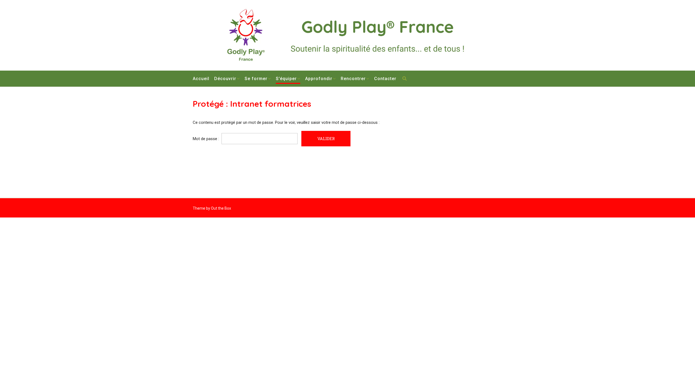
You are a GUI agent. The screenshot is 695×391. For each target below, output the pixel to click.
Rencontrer (353, 78)
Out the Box (221, 208)
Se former (256, 78)
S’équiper (286, 78)
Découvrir (225, 78)
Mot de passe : (206, 138)
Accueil (201, 78)
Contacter (385, 78)
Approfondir (318, 78)
